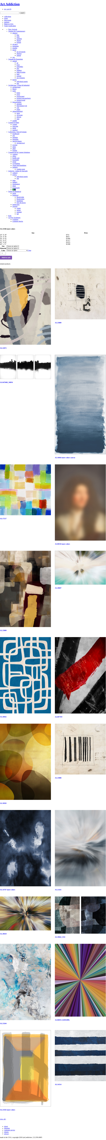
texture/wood (21, 100)
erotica (14, 175)
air (17, 63)
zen (13, 57)
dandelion (20, 201)
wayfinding (16, 163)
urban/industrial (17, 111)
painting (19, 39)
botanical (15, 195)
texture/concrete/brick (24, 98)
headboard (15, 134)
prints (6, 18)
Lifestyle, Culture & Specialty (18, 171)
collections (7, 16)
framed (14, 150)
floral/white (20, 197)
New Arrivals (12, 29)
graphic (14, 48)
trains (18, 109)
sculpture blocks (17, 221)
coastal (14, 124)
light (18, 37)
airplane (19, 104)
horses (14, 80)
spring (19, 210)
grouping (15, 139)
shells (14, 128)
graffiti (14, 121)
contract (15, 154)
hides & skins (21, 72)
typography (16, 188)
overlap (14, 145)
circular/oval (21, 143)
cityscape (20, 115)
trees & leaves (21, 203)
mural (14, 50)
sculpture (15, 219)
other (14, 149)
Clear (29, 250)
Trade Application (10, 26)
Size (3, 246)
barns (18, 93)
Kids (9, 216)
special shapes (17, 141)
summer (19, 212)
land (18, 74)
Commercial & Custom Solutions (19, 152)
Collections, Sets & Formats (17, 132)
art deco (15, 44)
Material (3, 248)
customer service (9, 1130)
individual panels (22, 81)
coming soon (21, 169)
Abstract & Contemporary (16, 31)
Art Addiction (10, 4)
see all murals (21, 52)
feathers (19, 70)
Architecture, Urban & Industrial (19, 85)
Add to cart (6, 257)
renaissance (16, 184)
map (18, 119)
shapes (19, 40)
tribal (14, 186)
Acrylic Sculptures (14, 217)
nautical (14, 130)
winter (19, 208)
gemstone (15, 46)
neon (18, 113)
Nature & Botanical (14, 191)
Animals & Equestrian (15, 59)
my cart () (7, 9)
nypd (14, 190)
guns (14, 180)
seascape (15, 126)
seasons (14, 206)
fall (18, 214)
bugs (18, 65)
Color (3, 250)
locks (18, 94)
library (14, 89)
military (14, 182)
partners (6, 22)
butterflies (20, 67)
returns (6, 1132)
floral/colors (20, 199)
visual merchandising (19, 165)
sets (18, 83)
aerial (14, 193)
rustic (14, 91)
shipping (7, 1128)
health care (15, 158)
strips (14, 147)
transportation (16, 102)
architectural (16, 87)
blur (18, 35)
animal (19, 55)
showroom (7, 20)
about (6, 1126)
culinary (15, 173)
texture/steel (20, 96)
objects (19, 117)
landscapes (15, 204)
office (14, 156)
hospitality (15, 160)
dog (18, 68)
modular (15, 137)
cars (18, 108)
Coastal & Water (13, 122)
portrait (19, 76)
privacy (6, 1134)
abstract (14, 33)
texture (19, 42)
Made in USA (8, 24)
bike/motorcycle (22, 106)
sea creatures (21, 78)
